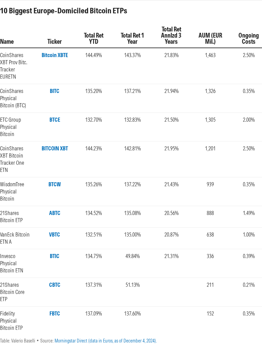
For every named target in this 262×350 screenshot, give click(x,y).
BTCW (54, 184)
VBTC (54, 234)
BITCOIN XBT (55, 148)
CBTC (54, 284)
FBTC (54, 313)
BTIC (54, 256)
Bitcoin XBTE (55, 55)
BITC (54, 91)
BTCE (54, 119)
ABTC (54, 213)
